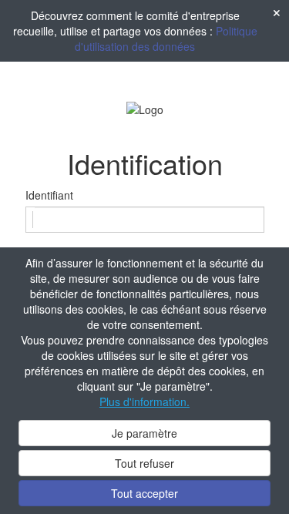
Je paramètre (144, 433)
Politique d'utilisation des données (166, 38)
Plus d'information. (144, 401)
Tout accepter (144, 493)
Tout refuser (144, 463)
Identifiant (49, 195)
